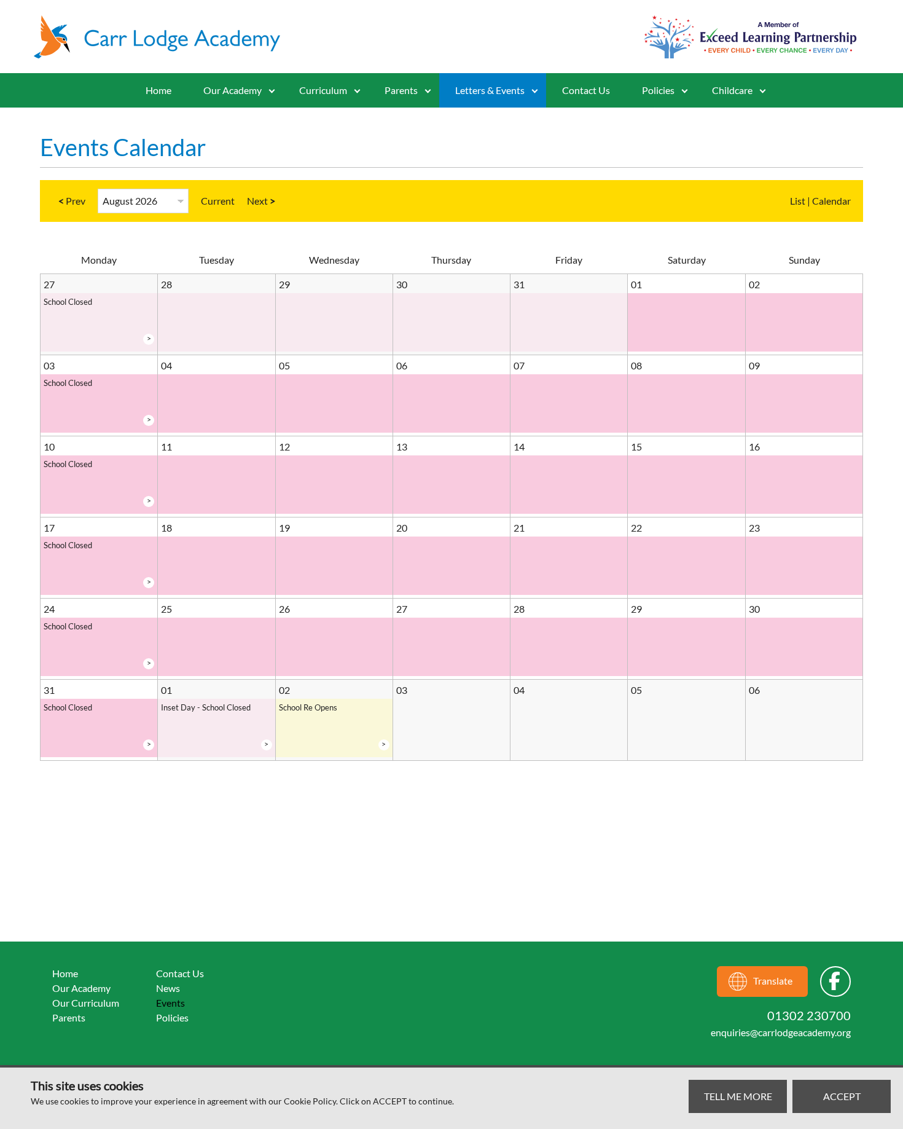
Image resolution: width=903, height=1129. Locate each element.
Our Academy (232, 90)
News (168, 988)
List (797, 201)
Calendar (831, 201)
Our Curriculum (85, 1003)
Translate (772, 980)
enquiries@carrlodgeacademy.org (781, 1032)
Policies (658, 90)
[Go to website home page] (163, 36)
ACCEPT (842, 1096)
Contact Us (586, 90)
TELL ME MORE (738, 1096)
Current (218, 201)
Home (158, 90)
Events (170, 1003)
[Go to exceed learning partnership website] (750, 36)
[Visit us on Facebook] (835, 981)
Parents (68, 1017)
